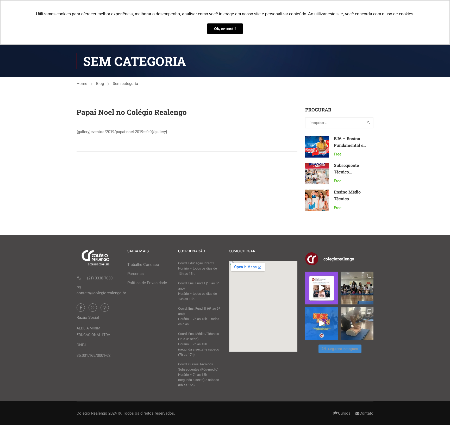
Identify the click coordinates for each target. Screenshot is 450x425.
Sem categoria (125, 83)
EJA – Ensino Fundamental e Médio (348, 145)
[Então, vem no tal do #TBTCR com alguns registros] (357, 323)
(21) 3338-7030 (100, 278)
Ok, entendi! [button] (225, 29)
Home (82, 83)
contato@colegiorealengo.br (101, 293)
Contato (366, 413)
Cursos (344, 413)
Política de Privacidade (147, 282)
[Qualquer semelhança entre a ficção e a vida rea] (321, 288)
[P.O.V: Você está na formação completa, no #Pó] (357, 288)
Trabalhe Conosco (143, 264)
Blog (100, 83)
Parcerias (135, 273)
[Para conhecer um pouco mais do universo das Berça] (321, 323)
